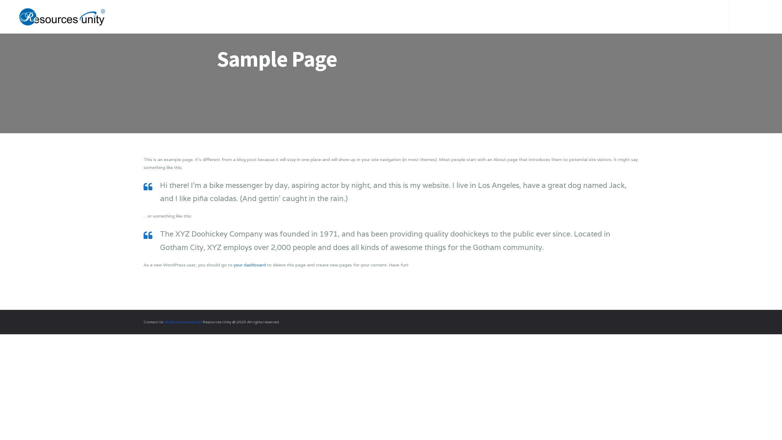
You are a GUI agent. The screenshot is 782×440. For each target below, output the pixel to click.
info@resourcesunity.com (183, 322)
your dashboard (250, 265)
